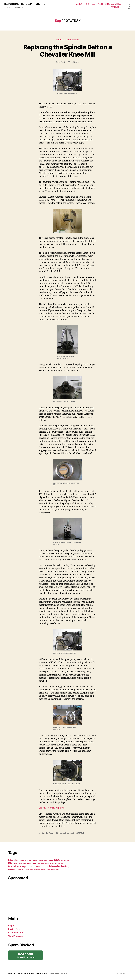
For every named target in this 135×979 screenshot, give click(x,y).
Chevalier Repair (48, 833)
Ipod (42, 863)
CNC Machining (65, 860)
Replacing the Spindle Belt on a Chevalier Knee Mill (67, 50)
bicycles (29, 860)
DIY (10, 863)
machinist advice (31, 867)
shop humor (37, 869)
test (93, 4)
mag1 (38, 867)
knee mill (47, 863)
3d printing (13, 860)
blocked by (26, 956)
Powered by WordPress (59, 973)
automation (23, 860)
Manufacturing (59, 866)
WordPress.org (15, 936)
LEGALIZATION (59, 863)
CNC (56, 833)
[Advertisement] (39, 897)
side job (43, 869)
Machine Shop (73, 39)
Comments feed (16, 932)
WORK (100, 4)
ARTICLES (115, 7)
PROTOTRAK (79, 833)
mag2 (42, 867)
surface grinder (50, 869)
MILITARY (12, 869)
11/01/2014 (75, 62)
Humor (38, 863)
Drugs (20, 863)
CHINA (50, 860)
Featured (60, 39)
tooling (57, 869)
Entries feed (14, 929)
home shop (31, 863)
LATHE (52, 863)
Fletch (63, 62)
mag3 (72, 833)
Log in (11, 925)
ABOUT (79, 4)
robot (31, 869)
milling (19, 869)
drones (15, 863)
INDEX (87, 4)
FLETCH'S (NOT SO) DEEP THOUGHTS (24, 4)
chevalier (35, 860)
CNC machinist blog (113, 4)
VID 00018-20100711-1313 (52, 808)
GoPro (24, 863)
